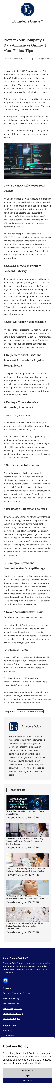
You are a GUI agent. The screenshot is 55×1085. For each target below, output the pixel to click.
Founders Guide (43, 59)
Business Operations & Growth (30, 711)
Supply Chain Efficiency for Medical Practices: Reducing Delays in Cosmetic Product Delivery (25, 870)
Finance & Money (11, 998)
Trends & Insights (11, 1018)
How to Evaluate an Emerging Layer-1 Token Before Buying (25, 812)
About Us (7, 1030)
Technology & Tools (12, 1008)
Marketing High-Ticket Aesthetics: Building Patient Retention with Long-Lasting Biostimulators (24, 926)
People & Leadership (13, 1013)
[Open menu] (27, 28)
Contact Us (8, 1035)
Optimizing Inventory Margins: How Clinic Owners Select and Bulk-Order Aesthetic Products (27, 897)
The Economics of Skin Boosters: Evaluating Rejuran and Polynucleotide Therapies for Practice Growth (24, 841)
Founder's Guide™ (27, 21)
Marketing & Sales (11, 1003)
